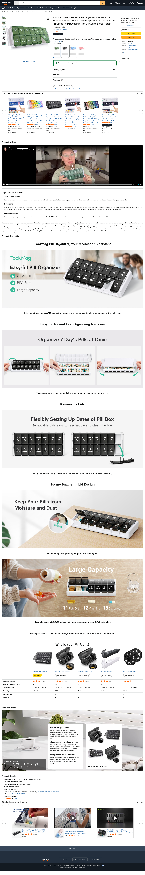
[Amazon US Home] (46, 860)
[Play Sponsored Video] (72, 818)
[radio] (4, 18)
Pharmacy (66, 8)
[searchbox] (59, 3)
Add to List (125, 58)
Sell (47, 8)
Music (59, 8)
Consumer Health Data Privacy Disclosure (74, 865)
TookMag (130, 44)
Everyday (74, 8)
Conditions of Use (48, 865)
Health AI (10, 8)
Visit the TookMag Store (60, 29)
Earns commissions (22, 148)
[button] (4, 8)
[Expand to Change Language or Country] (70, 859)
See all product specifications (63, 85)
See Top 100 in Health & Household (48, 791)
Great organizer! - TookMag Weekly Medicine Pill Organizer (26, 150)
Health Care (17, 12)
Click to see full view (28, 61)
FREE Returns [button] (57, 41)
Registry (53, 8)
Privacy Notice (58, 865)
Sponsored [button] (4, 805)
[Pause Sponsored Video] (45, 826)
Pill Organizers (53, 12)
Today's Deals (19, 8)
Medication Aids (43, 12)
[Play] (3, 184)
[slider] (69, 184)
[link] (16, 119)
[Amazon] (6, 2)
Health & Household (7, 12)
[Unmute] (141, 184)
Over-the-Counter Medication (29, 12)
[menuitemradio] (138, 184)
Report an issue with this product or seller (68, 89)
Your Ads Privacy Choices (94, 865)
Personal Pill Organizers (17, 793)
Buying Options (61, 675)
